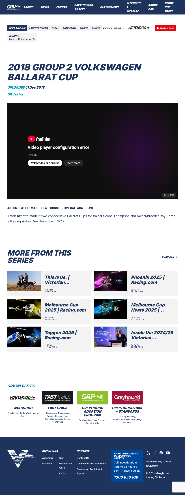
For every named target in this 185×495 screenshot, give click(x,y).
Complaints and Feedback (91, 463)
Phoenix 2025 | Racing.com (147, 280)
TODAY (55, 28)
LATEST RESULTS (38, 28)
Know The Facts (169, 7)
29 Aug (96, 28)
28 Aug (84, 28)
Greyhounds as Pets (83, 7)
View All (168, 256)
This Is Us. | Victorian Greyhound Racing (64, 282)
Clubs (62, 473)
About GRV (152, 7)
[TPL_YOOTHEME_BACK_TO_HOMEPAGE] (14, 7)
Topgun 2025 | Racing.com (60, 335)
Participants (109, 7)
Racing (28, 7)
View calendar (112, 28)
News (45, 7)
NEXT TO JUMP (17, 28)
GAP (61, 457)
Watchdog (47, 457)
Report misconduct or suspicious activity (126, 455)
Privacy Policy (153, 462)
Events (61, 7)
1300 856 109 (126, 477)
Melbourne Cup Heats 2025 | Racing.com (148, 310)
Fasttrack (47, 463)
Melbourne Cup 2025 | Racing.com (65, 307)
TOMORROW (69, 28)
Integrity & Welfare (133, 7)
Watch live (166, 28)
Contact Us (83, 457)
